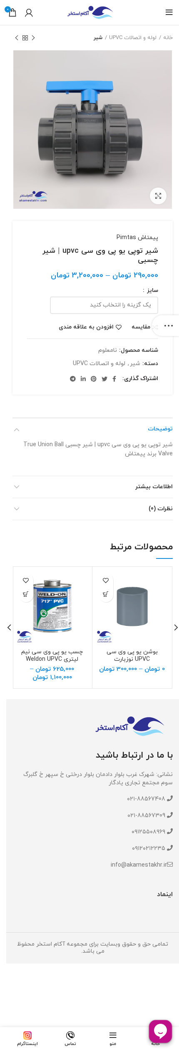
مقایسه (141, 327)
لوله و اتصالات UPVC (133, 38)
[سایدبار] (168, 325)
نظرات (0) (161, 509)
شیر (98, 38)
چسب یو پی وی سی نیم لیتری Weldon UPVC (52, 655)
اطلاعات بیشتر (154, 487)
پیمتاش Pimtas (137, 238)
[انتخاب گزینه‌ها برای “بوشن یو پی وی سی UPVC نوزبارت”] (106, 595)
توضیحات (160, 429)
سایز (151, 291)
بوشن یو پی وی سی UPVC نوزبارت (132, 655)
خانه (168, 38)
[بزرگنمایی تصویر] (158, 196)
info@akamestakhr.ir (139, 865)
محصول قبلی (33, 38)
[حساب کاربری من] (29, 12)
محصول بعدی (16, 38)
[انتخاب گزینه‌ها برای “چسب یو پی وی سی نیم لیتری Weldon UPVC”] (26, 595)
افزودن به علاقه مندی (86, 327)
